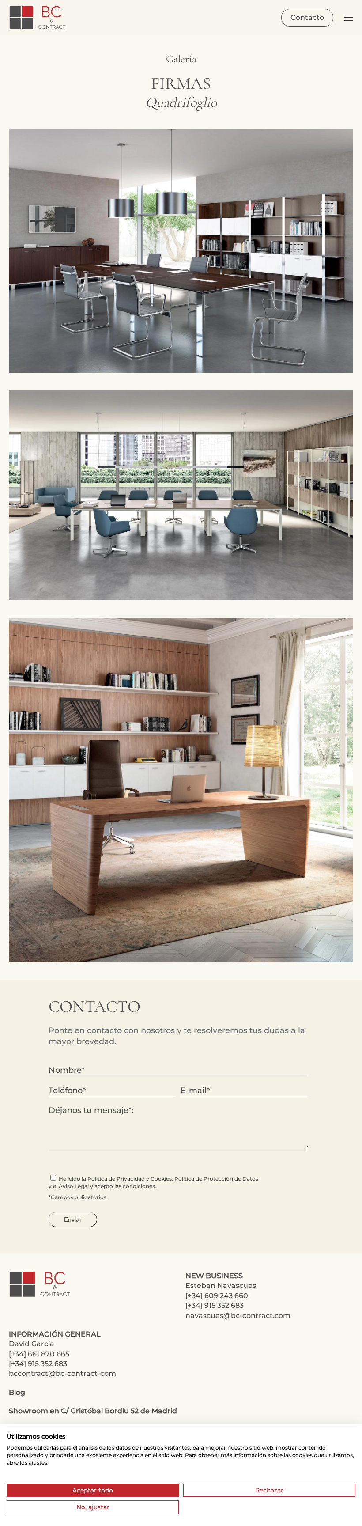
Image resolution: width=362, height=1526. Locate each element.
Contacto (307, 17)
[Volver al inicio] (38, 17)
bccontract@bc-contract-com (62, 1373)
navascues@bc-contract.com (237, 1315)
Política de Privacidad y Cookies (129, 1178)
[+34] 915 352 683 (214, 1305)
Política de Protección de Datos (216, 1178)
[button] (348, 17)
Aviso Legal (74, 1186)
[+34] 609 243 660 (216, 1295)
